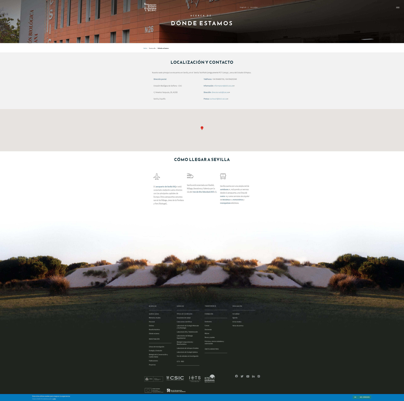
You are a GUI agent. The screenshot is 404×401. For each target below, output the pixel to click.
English (243, 7)
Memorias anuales (155, 318)
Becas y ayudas (210, 337)
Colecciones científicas (184, 322)
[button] (202, 128)
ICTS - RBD (180, 361)
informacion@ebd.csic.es (223, 85)
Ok (355, 397)
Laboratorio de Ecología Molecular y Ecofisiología (188, 327)
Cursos (207, 326)
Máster (207, 333)
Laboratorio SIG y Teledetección (187, 332)
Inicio (145, 48)
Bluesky (242, 376)
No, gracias (364, 397)
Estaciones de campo (184, 318)
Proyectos (152, 365)
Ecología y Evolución (155, 351)
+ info (54, 399)
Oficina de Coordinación (184, 314)
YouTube (247, 376)
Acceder (254, 7)
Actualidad (236, 314)
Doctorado (208, 330)
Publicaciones (153, 361)
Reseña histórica (154, 330)
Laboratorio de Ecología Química (187, 352)
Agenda (235, 318)
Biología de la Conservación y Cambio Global (158, 355)
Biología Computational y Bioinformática (185, 343)
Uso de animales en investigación (187, 356)
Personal (152, 322)
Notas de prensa (238, 326)
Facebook (236, 376)
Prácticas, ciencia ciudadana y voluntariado (214, 342)
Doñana (151, 326)
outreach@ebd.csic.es (218, 99)
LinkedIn (253, 376)
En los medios (237, 322)
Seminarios (208, 322)
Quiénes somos (154, 314)
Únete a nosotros (212, 349)
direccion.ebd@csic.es (220, 92)
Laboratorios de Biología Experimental (185, 337)
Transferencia (210, 306)
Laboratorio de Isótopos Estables (188, 348)
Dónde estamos (154, 334)
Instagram (259, 376)
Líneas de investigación (156, 347)
